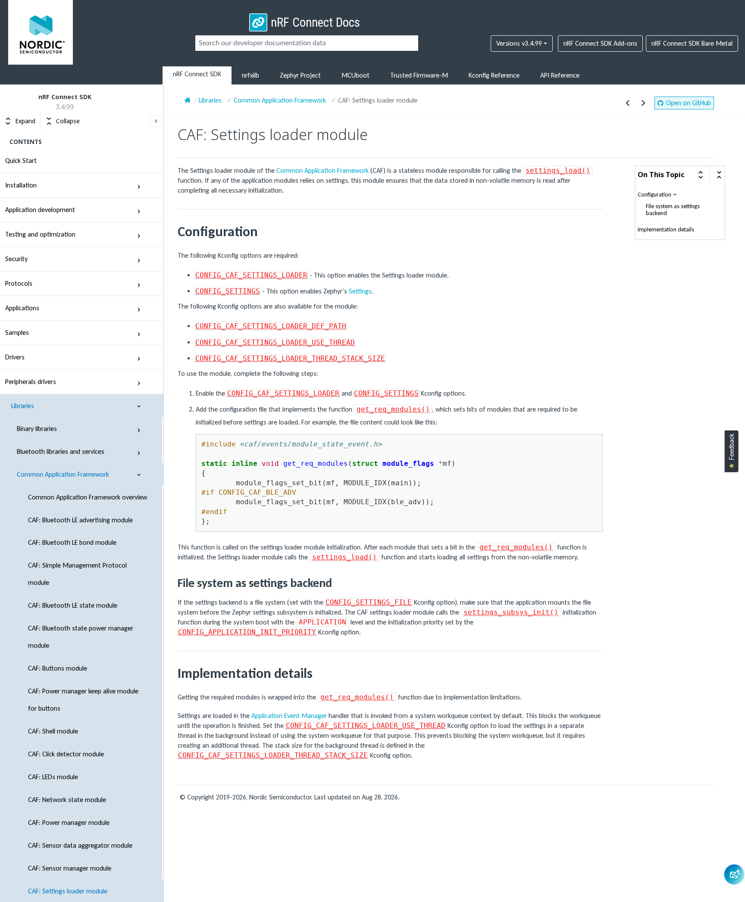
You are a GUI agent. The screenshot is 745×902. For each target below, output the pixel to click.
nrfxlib (250, 75)
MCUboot (355, 75)
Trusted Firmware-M (419, 75)
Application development (40, 210)
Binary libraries (37, 428)
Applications (22, 308)
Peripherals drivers (30, 382)
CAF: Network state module (67, 800)
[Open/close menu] (139, 185)
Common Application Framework (63, 474)
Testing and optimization (40, 234)
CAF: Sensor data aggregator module (80, 845)
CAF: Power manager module (69, 822)
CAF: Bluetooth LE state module (72, 605)
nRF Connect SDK (197, 74)
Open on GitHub (688, 103)
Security (16, 259)
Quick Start (21, 160)
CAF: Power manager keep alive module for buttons (83, 699)
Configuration (654, 194)
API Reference (559, 75)
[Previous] (628, 103)
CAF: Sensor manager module (69, 868)
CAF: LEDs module (53, 777)
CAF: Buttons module (57, 668)
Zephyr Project (300, 75)
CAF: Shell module (53, 731)
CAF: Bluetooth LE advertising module (80, 520)
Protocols (18, 283)
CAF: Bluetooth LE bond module (72, 542)
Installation (21, 185)
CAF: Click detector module (66, 754)
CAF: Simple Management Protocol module (77, 574)
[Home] (188, 100)
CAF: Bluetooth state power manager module (80, 636)
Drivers (15, 357)
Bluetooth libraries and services (60, 451)
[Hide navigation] (156, 121)
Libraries (22, 406)
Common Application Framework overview (87, 497)
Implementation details (666, 229)
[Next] (643, 103)
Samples (17, 332)
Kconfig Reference (494, 75)
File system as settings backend (673, 210)
